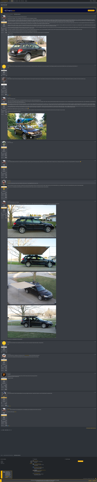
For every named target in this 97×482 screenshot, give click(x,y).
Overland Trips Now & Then (37, 474)
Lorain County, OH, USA (5, 110)
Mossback (31, 463)
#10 (95, 354)
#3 (95, 77)
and (10, 62)
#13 (95, 408)
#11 (95, 373)
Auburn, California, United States (6, 193)
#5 (95, 141)
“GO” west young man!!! (37, 473)
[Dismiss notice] (95, 8)
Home (93, 478)
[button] (24, 1)
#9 (95, 341)
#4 (95, 97)
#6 (95, 160)
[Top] (94, 478)
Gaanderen (5, 385)
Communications (36, 465)
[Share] (94, 15)
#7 (95, 180)
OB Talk (15, 411)
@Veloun (9, 409)
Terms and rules (85, 478)
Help (91, 478)
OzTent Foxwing (27, 355)
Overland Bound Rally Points (37, 471)
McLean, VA (5, 366)
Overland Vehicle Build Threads (37, 468)
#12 (95, 392)
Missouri (6, 403)
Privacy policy (89, 478)
